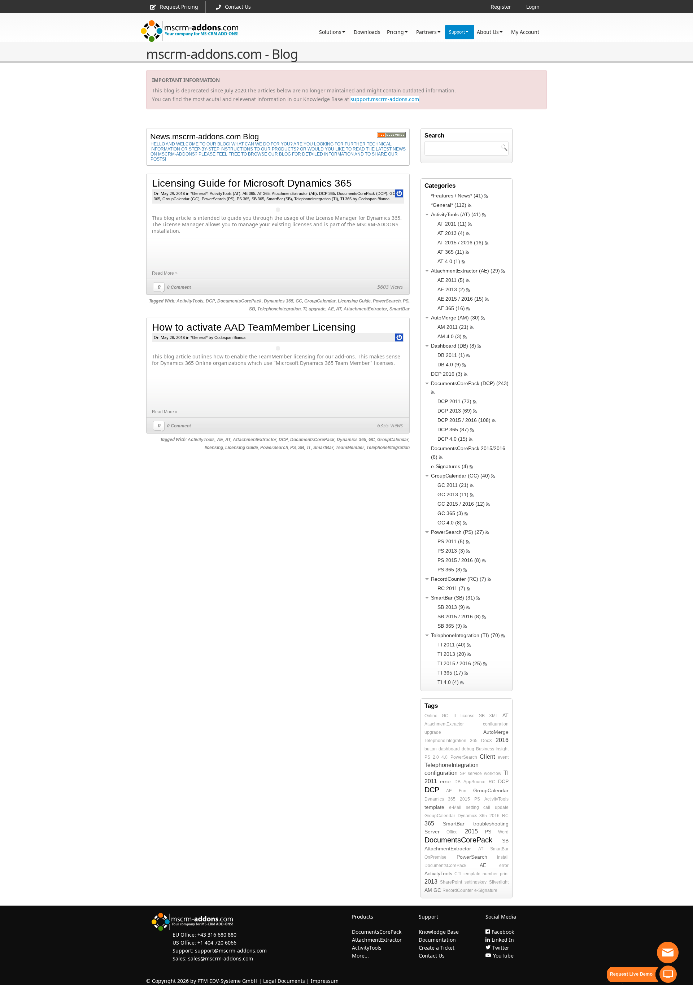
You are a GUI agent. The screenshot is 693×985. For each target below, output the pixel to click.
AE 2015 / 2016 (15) (460, 299)
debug (468, 748)
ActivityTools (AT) (225, 193)
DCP (210, 301)
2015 (465, 799)
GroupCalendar (320, 301)
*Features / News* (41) (457, 196)
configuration (496, 724)
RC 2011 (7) (451, 588)
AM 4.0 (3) (449, 336)
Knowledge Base (439, 931)
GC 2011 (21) (452, 485)
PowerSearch (387, 301)
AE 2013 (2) (451, 289)
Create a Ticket (436, 947)
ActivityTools (190, 301)
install (503, 857)
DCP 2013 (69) (454, 411)
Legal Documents (284, 980)
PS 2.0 (431, 757)
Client (487, 757)
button (430, 748)
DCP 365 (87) (453, 429)
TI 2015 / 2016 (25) (459, 663)
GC (299, 301)
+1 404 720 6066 (216, 942)
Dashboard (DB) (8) (453, 346)
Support (457, 32)
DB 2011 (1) (451, 355)
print (504, 873)
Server (432, 831)
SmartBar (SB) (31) (453, 598)
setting (472, 807)
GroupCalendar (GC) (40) (460, 476)
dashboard (449, 748)
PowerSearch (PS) (218, 199)
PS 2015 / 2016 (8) (459, 560)
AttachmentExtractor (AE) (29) (465, 271)
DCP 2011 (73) (454, 401)
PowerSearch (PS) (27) (457, 532)
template (434, 807)
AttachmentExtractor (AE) (294, 193)
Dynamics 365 (278, 301)
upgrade (317, 308)
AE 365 (249, 193)
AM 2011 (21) (452, 327)
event (503, 757)
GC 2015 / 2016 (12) (461, 504)
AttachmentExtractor (365, 308)
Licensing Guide (354, 301)
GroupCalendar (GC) (181, 199)
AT (338, 308)
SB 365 (258, 199)
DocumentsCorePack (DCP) (362, 193)
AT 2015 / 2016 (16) (460, 242)
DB (457, 781)
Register (501, 6)
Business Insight (492, 748)
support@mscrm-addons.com (231, 950)
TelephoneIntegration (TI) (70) (465, 635)
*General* (199, 193)
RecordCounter (458, 890)
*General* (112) (448, 205)
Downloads (367, 32)
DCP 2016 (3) (446, 374)
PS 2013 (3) (451, 551)
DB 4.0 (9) (449, 364)
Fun (462, 790)
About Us (488, 32)
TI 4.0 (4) (448, 682)
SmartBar (399, 308)
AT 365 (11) (450, 252)
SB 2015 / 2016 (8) (459, 616)
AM (428, 890)
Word (503, 831)
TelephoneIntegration (279, 308)
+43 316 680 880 (216, 934)
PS (406, 301)
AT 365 (263, 193)
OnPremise (435, 857)
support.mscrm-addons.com (384, 99)
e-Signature (485, 890)
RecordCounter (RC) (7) (458, 579)
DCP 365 (327, 193)
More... (360, 955)
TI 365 (346, 199)
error (445, 781)
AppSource (474, 781)
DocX (486, 740)
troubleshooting (491, 824)
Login (533, 6)
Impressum (325, 980)
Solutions (330, 32)
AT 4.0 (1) (448, 261)
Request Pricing (179, 6)
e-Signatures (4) (449, 466)
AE (331, 308)
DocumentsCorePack (239, 301)
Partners (426, 32)
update (502, 807)
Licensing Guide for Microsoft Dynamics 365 (252, 183)
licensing (214, 447)
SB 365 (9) (449, 626)
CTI (457, 873)
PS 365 (243, 199)
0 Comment (179, 287)
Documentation (437, 939)
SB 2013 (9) (451, 607)
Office (452, 831)
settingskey (476, 882)
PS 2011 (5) (451, 541)
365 (474, 740)
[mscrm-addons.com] (190, 31)
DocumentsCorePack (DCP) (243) (470, 383)
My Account (525, 32)
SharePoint (451, 882)
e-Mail (455, 807)
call (486, 807)
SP (463, 773)
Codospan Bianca (373, 199)
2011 (430, 781)
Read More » (165, 273)
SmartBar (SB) (279, 199)
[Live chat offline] (668, 952)
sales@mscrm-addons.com (220, 958)
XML (493, 715)
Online (430, 715)
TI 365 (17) (450, 673)
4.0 (444, 757)
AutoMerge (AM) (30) (455, 318)
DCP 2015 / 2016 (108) (464, 420)
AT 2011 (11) (452, 224)
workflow (492, 773)
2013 (430, 882)
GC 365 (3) (450, 513)
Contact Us (238, 6)
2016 (502, 740)
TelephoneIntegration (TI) (316, 199)
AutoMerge (496, 732)
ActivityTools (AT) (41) (456, 214)
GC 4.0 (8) (449, 523)
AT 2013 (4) (451, 233)
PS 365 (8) (449, 569)
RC (492, 781)
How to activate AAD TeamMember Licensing (254, 327)
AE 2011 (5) (451, 280)
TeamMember (350, 447)
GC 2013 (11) (452, 494)
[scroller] (680, 976)
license (468, 715)
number (490, 873)
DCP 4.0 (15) (452, 439)
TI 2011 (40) (451, 645)
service (475, 773)
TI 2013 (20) (451, 654)
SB (252, 308)
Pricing (395, 32)
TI (304, 308)
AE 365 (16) (451, 308)
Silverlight (499, 882)
